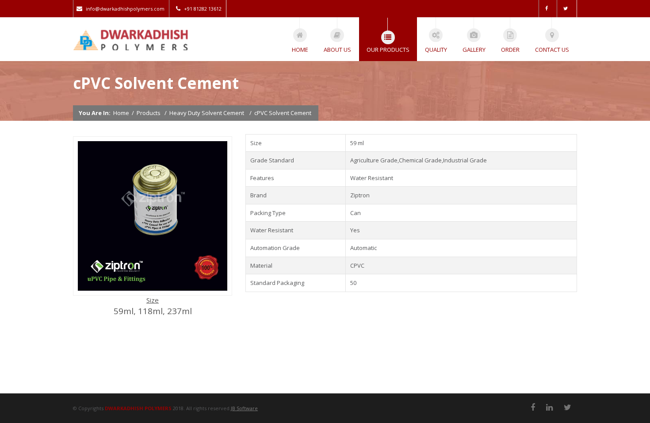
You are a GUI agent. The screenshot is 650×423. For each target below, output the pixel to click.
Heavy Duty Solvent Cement (206, 113)
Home (121, 113)
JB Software (244, 408)
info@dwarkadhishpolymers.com (125, 8)
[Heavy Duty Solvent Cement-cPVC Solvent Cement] (152, 292)
